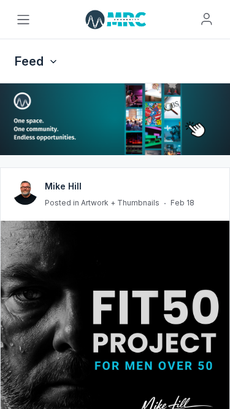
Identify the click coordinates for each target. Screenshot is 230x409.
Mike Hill (63, 186)
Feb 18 (182, 202)
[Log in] (206, 19)
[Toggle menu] (23, 19)
